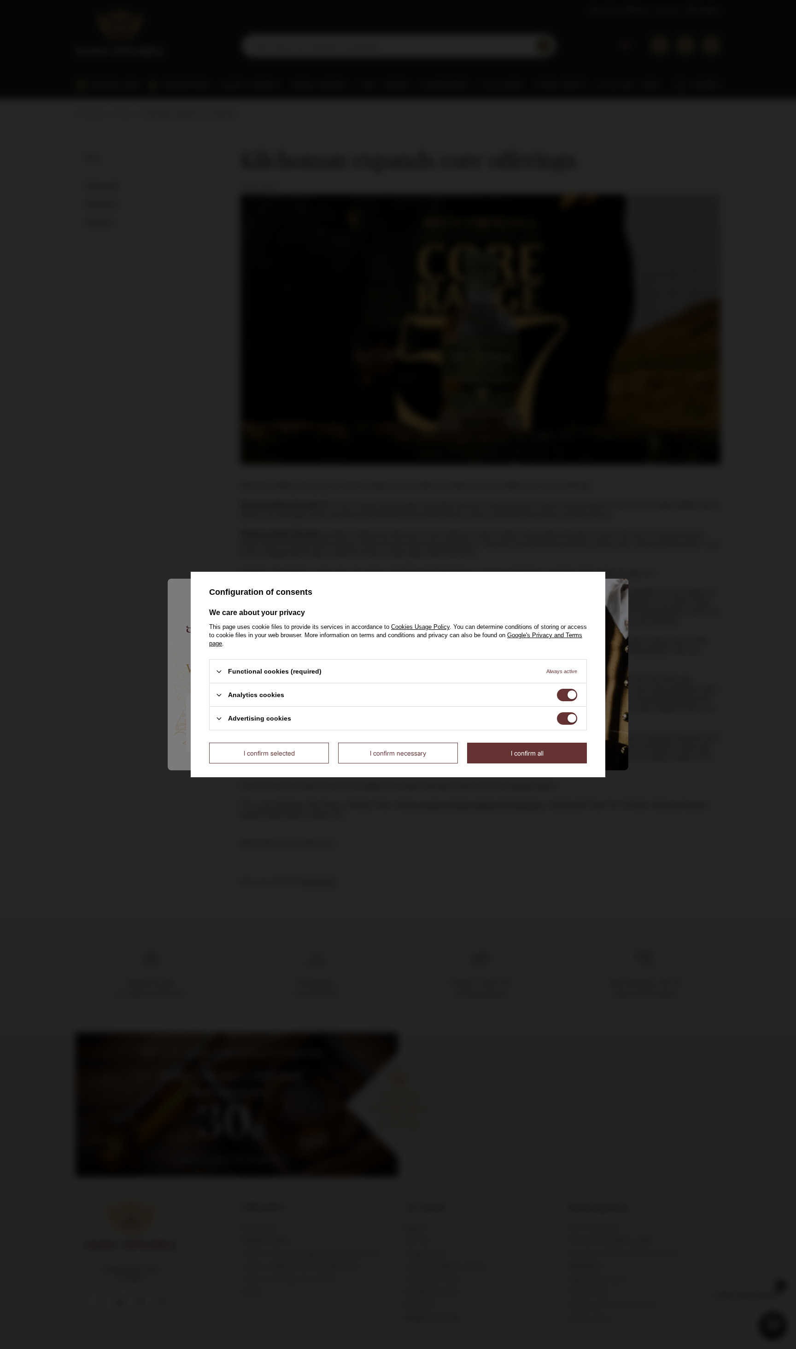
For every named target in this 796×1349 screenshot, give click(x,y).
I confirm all (527, 753)
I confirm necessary (398, 753)
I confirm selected (269, 753)
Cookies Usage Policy (420, 626)
